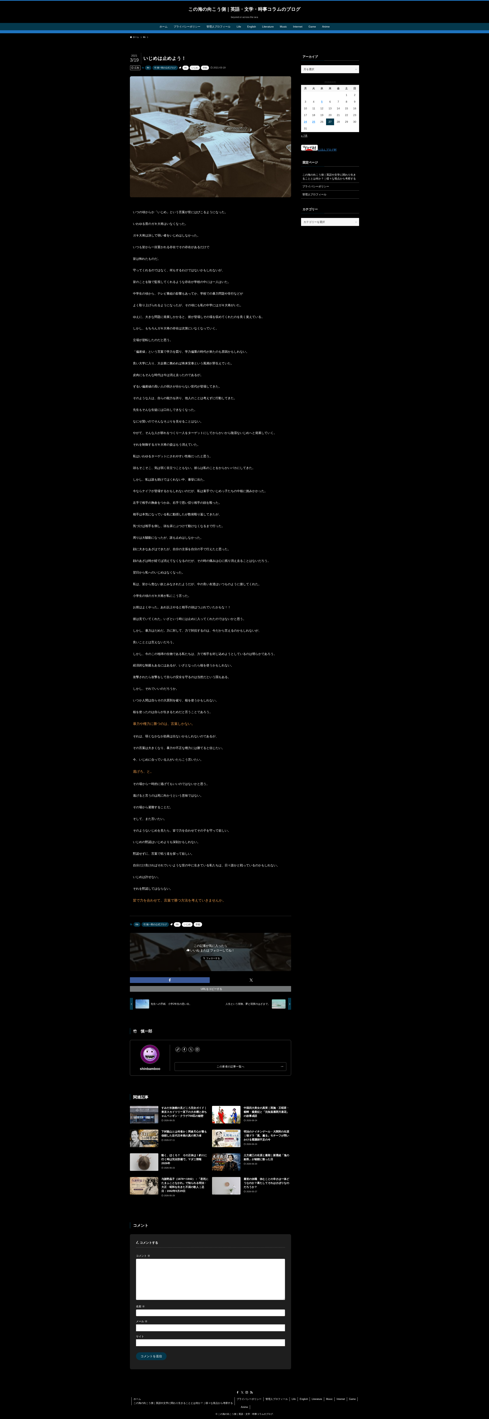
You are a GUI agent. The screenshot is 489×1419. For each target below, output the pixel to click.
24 (305, 121)
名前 (140, 1306)
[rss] (251, 1392)
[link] (177, 1049)
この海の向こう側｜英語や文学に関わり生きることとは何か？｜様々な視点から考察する (329, 176)
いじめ (195, 68)
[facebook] (184, 1049)
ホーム (137, 1399)
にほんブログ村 (327, 149)
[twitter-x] (190, 1049)
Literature (317, 1399)
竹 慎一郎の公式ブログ (165, 68)
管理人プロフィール (314, 194)
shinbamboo (150, 1069)
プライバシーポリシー (315, 186)
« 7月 (304, 135)
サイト (140, 1336)
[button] (170, 980)
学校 (205, 68)
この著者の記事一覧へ (230, 1066)
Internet (341, 1399)
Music (329, 1399)
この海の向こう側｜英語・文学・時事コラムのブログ (244, 9)
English (304, 1399)
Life (294, 1399)
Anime (244, 1407)
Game (352, 1399)
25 (313, 121)
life (148, 68)
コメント (143, 1255)
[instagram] (197, 1049)
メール (141, 1321)
